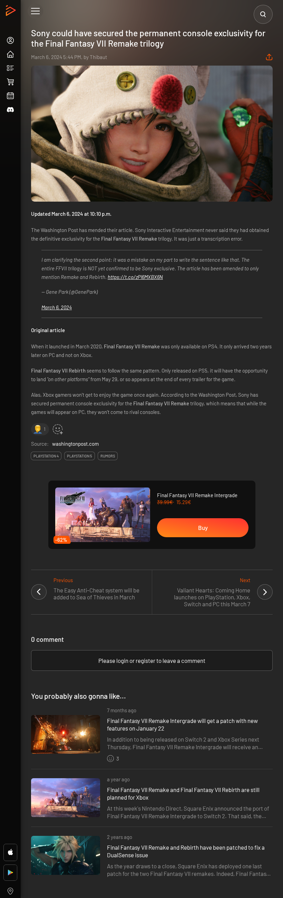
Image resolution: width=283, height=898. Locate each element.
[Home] (11, 12)
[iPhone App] (10, 852)
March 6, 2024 (56, 307)
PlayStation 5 (79, 456)
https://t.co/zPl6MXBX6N (135, 277)
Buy (203, 527)
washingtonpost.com (75, 444)
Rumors (107, 456)
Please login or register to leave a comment (151, 660)
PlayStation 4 (46, 456)
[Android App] (10, 873)
